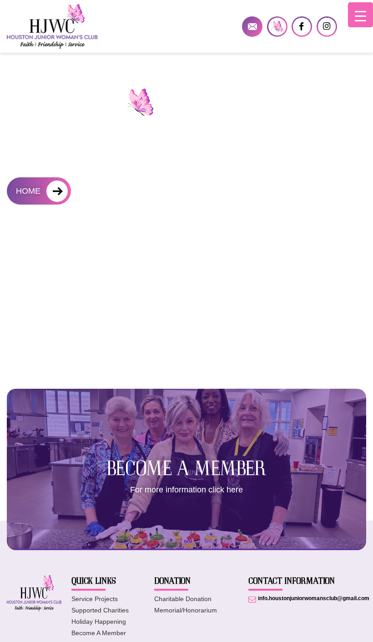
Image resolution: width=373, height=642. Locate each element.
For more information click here (186, 489)
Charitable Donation (183, 598)
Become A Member (98, 633)
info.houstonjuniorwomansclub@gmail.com (252, 26)
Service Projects (94, 598)
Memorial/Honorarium (185, 610)
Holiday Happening (98, 621)
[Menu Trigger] (360, 14)
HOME (28, 191)
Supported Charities (100, 610)
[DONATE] (277, 26)
